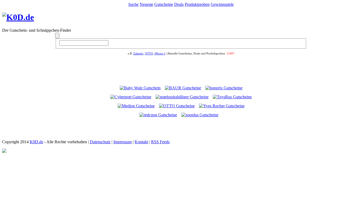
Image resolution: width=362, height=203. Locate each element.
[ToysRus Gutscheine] (232, 97)
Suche (133, 4)
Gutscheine (163, 4)
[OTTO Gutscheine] (177, 106)
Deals (179, 4)
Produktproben (197, 4)
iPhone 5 (159, 53)
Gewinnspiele (222, 4)
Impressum (122, 142)
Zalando (138, 53)
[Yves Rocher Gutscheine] (222, 106)
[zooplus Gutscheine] (199, 115)
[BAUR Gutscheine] (183, 88)
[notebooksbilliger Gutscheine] (182, 97)
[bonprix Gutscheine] (223, 88)
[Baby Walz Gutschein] (140, 88)
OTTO (149, 53)
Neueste (146, 4)
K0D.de (36, 142)
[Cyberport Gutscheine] (130, 97)
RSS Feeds (160, 142)
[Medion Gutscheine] (136, 106)
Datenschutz (100, 142)
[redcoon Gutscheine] (158, 115)
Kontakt (141, 142)
